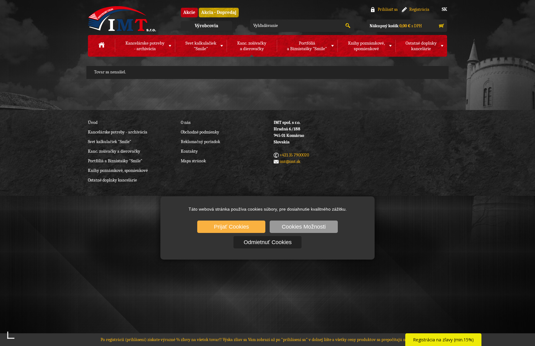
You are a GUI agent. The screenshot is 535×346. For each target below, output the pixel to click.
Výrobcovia (206, 25)
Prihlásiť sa (388, 9)
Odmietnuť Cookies (268, 242)
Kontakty (189, 151)
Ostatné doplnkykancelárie (421, 45)
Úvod (93, 122)
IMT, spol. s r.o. (122, 18)
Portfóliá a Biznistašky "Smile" (115, 161)
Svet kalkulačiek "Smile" (109, 141)
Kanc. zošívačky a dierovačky (114, 151)
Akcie (189, 12)
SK (444, 9)
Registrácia (419, 9)
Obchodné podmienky (200, 132)
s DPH (396, 25)
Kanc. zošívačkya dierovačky (251, 45)
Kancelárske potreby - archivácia (117, 132)
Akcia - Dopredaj (218, 12)
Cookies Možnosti (304, 227)
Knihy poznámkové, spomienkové (118, 170)
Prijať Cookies (231, 227)
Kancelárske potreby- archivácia (144, 45)
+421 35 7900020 (294, 155)
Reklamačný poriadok (200, 141)
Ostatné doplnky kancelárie (112, 180)
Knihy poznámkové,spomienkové (366, 45)
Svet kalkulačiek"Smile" (200, 45)
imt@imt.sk (290, 161)
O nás (185, 122)
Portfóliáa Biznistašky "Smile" (307, 45)
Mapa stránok (193, 161)
